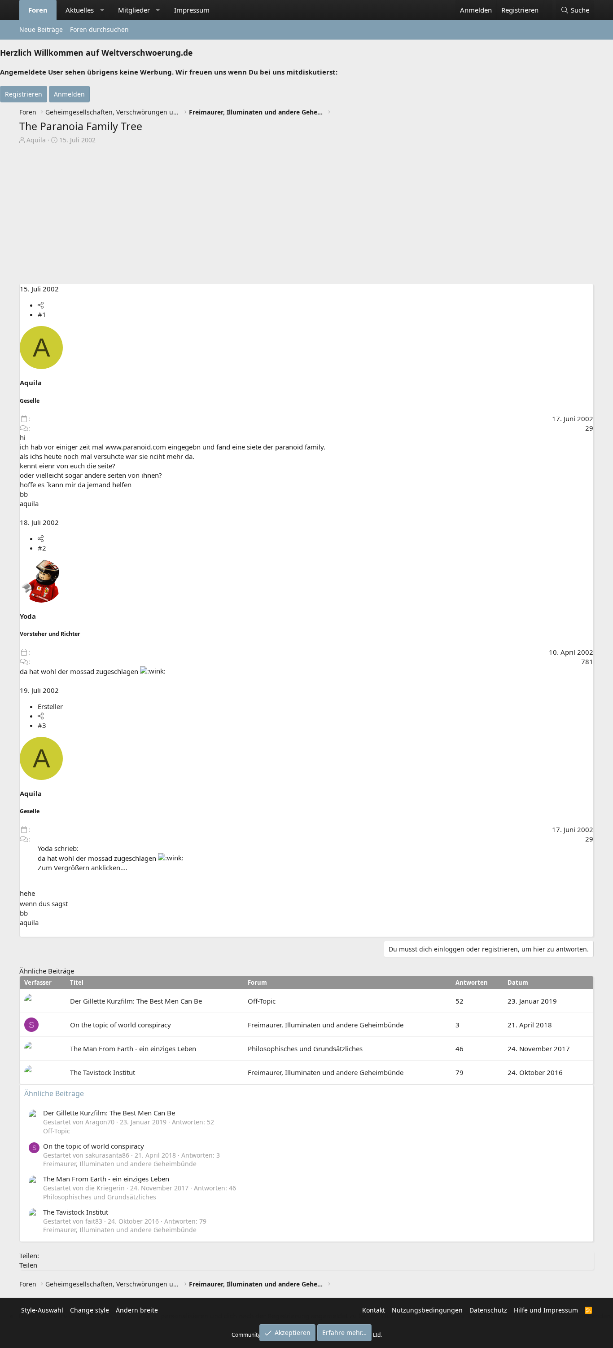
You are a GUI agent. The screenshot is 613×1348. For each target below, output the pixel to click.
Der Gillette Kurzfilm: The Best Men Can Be (136, 1000)
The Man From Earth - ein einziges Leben (133, 1048)
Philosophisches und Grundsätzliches (305, 1048)
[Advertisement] (306, 216)
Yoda (28, 616)
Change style (89, 1310)
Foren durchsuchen (99, 29)
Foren (38, 9)
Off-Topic (262, 1000)
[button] (102, 10)
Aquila (36, 140)
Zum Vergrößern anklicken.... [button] (82, 867)
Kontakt (373, 1310)
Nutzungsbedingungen (427, 1310)
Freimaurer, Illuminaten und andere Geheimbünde (325, 1024)
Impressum (192, 9)
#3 (42, 725)
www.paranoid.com (135, 446)
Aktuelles (80, 9)
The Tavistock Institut (102, 1072)
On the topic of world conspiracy (120, 1024)
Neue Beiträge (41, 29)
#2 (42, 547)
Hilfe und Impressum (546, 1310)
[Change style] (547, 5)
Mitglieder (134, 9)
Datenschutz (488, 1310)
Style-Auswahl (42, 1310)
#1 (42, 314)
